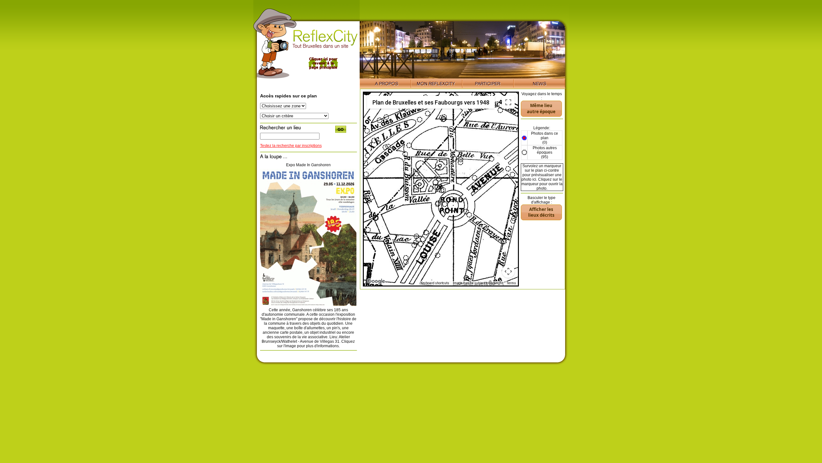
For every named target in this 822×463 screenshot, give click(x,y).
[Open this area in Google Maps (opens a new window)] (376, 281)
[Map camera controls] (508, 271)
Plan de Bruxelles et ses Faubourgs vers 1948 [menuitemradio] (430, 102)
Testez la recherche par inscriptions (291, 145)
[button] (443, 119)
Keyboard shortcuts (435, 283)
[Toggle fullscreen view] (508, 102)
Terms (511, 283)
